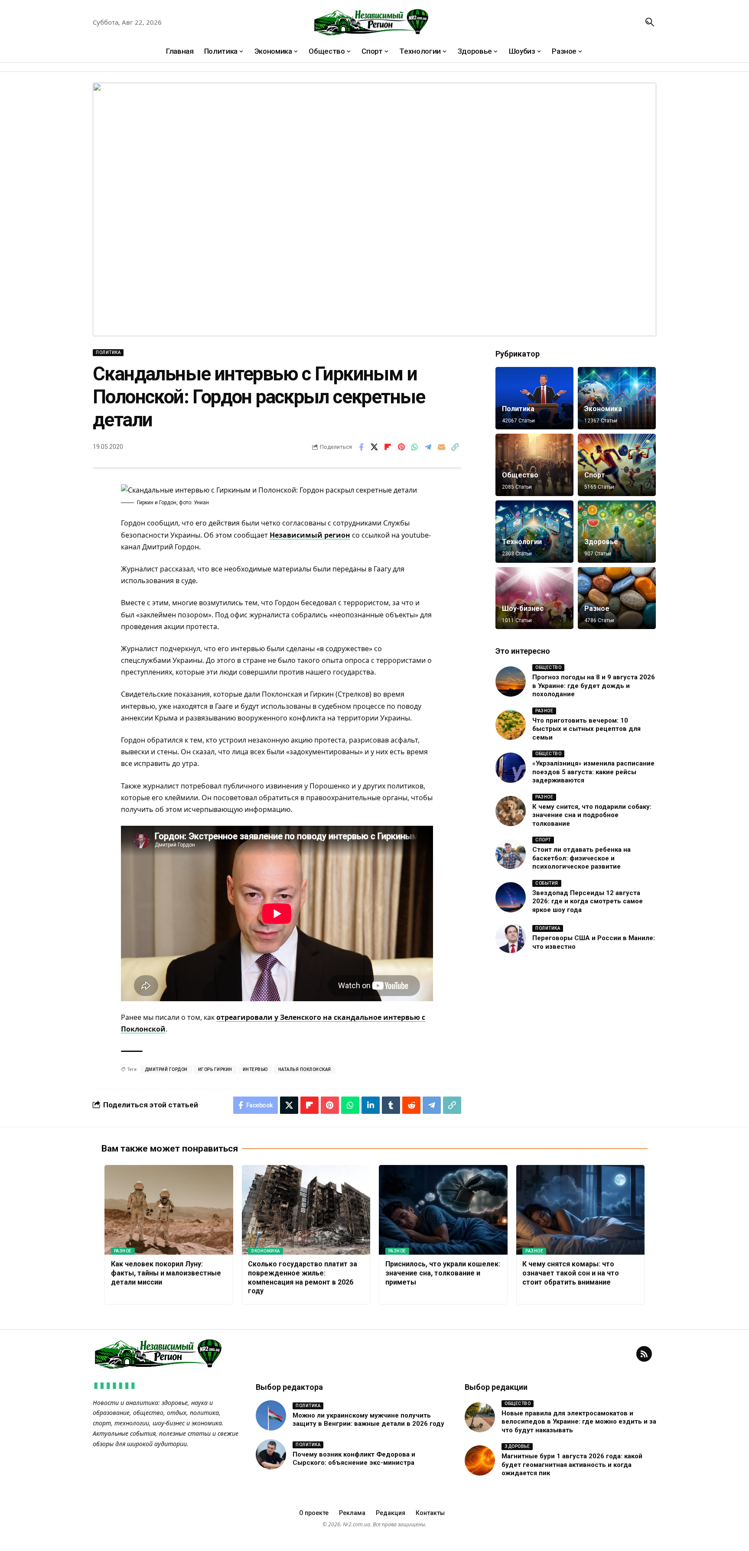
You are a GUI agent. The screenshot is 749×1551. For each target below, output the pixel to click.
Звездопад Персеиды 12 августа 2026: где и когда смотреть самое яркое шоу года (587, 901)
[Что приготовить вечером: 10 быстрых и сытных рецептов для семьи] (510, 725)
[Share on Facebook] (361, 447)
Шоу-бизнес (523, 608)
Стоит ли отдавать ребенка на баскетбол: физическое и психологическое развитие (581, 858)
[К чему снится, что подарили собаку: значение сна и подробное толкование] (510, 811)
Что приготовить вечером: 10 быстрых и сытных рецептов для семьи (586, 729)
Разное (596, 608)
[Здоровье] (617, 531)
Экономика (603, 409)
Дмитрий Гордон (166, 1069)
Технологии (522, 542)
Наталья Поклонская (304, 1069)
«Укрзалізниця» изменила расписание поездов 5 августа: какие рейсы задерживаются (593, 771)
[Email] (442, 447)
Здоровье (601, 542)
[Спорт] (617, 465)
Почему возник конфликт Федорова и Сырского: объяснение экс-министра (354, 1458)
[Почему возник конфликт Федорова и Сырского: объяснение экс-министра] (271, 1454)
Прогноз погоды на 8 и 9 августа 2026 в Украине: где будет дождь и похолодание (593, 685)
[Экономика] (617, 398)
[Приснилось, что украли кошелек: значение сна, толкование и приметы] (443, 1210)
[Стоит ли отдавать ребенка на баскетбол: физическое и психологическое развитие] (510, 854)
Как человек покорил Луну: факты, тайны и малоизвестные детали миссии (166, 1273)
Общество (520, 475)
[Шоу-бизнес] (534, 598)
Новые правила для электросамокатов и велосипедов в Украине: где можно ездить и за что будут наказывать (579, 1421)
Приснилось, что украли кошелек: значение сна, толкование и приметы (442, 1273)
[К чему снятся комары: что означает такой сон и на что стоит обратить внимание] (580, 1210)
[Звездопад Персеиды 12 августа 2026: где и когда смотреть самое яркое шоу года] (510, 897)
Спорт (594, 475)
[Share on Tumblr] (391, 1105)
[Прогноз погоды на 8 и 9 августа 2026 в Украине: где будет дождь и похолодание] (510, 681)
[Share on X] (374, 447)
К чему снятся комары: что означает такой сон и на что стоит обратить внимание (570, 1273)
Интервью (255, 1069)
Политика (108, 352)
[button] (649, 22)
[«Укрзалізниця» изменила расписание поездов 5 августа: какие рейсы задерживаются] (510, 768)
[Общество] (534, 465)
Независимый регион (310, 535)
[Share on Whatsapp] (415, 447)
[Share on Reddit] (411, 1105)
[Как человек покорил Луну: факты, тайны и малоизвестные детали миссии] (168, 1210)
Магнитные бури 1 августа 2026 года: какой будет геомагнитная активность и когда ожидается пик (572, 1464)
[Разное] (617, 598)
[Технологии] (534, 531)
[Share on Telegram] (428, 447)
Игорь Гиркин (215, 1069)
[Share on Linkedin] (370, 1105)
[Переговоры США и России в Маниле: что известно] (510, 938)
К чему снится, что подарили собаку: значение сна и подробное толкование (591, 815)
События (546, 883)
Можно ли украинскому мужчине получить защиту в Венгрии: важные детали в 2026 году (368, 1419)
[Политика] (534, 398)
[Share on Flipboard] (388, 447)
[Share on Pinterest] (401, 447)
